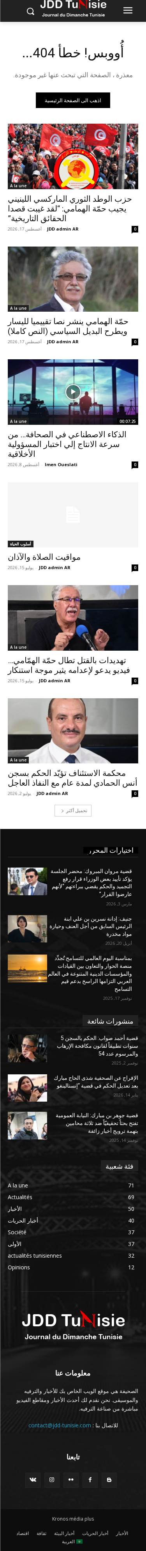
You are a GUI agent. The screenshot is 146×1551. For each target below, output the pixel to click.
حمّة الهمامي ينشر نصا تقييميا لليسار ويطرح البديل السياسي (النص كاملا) (68, 326)
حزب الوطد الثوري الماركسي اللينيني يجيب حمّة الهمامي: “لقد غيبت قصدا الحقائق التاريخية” (70, 208)
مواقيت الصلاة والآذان (44, 557)
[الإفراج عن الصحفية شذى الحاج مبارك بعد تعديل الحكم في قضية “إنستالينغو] (27, 1088)
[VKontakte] (32, 1480)
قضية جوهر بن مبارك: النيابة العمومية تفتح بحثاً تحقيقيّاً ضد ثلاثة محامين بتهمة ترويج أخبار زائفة (97, 1123)
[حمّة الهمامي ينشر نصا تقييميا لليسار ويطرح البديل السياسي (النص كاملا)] (73, 279)
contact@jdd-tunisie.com (59, 1425)
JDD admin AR (63, 229)
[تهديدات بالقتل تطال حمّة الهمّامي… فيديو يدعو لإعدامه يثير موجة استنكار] (73, 618)
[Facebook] (90, 1480)
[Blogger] (109, 1480)
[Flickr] (71, 1480)
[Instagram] (52, 1480)
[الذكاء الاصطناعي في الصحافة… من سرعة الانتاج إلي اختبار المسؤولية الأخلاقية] (73, 392)
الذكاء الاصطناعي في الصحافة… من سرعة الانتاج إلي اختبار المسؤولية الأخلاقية (67, 444)
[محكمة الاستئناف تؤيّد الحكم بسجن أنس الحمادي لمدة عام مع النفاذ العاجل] (73, 731)
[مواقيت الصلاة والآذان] (73, 515)
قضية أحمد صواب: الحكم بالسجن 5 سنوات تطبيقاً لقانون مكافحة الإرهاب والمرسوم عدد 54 (97, 1045)
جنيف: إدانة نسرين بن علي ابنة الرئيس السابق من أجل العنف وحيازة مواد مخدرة (90, 926)
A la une (18, 185)
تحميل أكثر (76, 810)
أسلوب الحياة (20, 544)
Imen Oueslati (61, 464)
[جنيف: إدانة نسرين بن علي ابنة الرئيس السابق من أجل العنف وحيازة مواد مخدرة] (27, 928)
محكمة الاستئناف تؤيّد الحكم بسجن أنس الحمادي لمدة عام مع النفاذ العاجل (72, 778)
